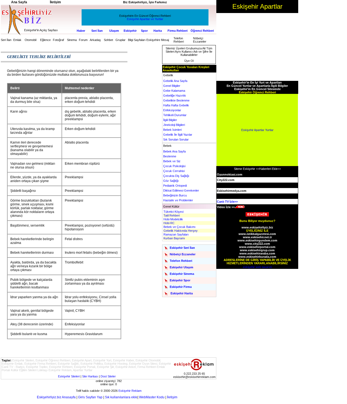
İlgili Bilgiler (170, 120)
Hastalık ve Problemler (178, 200)
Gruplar (120, 40)
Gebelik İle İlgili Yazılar (177, 134)
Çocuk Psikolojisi (174, 166)
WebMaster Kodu (152, 397)
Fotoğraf (58, 40)
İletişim (172, 397)
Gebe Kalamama (174, 90)
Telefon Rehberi (179, 40)
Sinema (72, 40)
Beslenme (169, 156)
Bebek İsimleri (172, 129)
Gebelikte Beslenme (176, 100)
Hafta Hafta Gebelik (176, 105)
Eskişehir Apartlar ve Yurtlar (145, 19)
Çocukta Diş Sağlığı (176, 175)
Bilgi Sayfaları (137, 40)
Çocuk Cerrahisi (174, 171)
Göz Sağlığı (171, 180)
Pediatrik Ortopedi (175, 185)
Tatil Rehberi (171, 215)
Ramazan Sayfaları (176, 234)
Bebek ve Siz (172, 161)
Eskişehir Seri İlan (182, 247)
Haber (81, 30)
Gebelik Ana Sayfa (175, 80)
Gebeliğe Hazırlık (174, 95)
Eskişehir (130, 30)
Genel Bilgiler (171, 85)
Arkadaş (95, 40)
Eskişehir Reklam (130, 390)
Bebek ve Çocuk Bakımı (179, 226)
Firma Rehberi (178, 30)
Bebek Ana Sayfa (174, 151)
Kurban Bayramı (174, 238)
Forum (83, 40)
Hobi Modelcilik (173, 219)
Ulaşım (114, 30)
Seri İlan (97, 30)
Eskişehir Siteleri (69, 376)
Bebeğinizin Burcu (175, 195)
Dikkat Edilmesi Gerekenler (181, 190)
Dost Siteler (108, 376)
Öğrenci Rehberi (202, 30)
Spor (144, 30)
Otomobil (30, 40)
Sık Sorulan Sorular (176, 139)
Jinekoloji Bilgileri (174, 124)
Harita (157, 30)
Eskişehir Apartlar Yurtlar (257, 130)
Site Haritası (90, 376)
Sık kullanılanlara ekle (121, 397)
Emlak (17, 40)
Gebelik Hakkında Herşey (180, 230)
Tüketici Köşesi (173, 211)
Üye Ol (189, 60)
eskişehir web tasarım (257, 267)
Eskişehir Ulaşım (181, 267)
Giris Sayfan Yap (90, 397)
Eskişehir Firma (181, 286)
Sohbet (108, 40)
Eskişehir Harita (182, 293)
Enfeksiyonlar (172, 110)
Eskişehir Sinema (182, 273)
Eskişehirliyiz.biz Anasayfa (56, 397)
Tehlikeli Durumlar (175, 115)
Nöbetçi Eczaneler (199, 40)
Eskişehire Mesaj (157, 40)
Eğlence (45, 40)
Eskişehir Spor (180, 280)
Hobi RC (169, 223)
